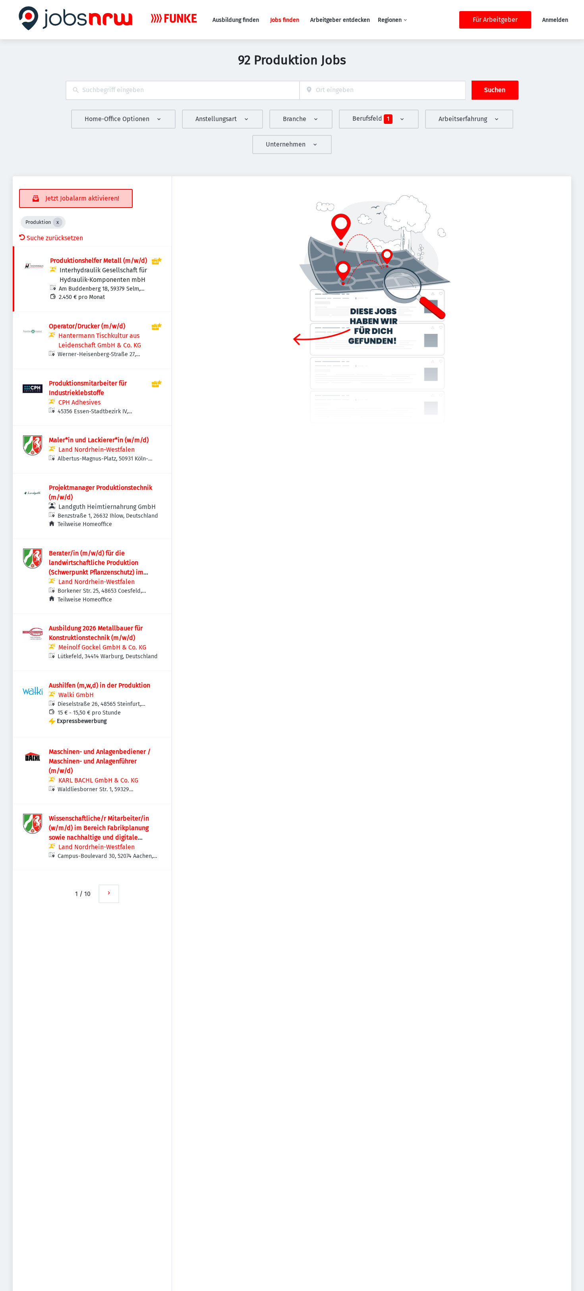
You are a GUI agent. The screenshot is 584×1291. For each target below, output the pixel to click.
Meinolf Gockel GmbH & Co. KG (102, 647)
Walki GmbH (76, 695)
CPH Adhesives (79, 402)
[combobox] (183, 90)
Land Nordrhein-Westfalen (96, 449)
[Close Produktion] (57, 222)
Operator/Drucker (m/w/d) (87, 326)
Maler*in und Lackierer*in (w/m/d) (99, 440)
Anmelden (555, 20)
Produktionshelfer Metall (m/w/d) (98, 260)
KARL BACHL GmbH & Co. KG (98, 780)
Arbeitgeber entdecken (340, 20)
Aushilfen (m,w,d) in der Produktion (99, 685)
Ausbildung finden (236, 20)
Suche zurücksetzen (55, 238)
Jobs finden (284, 20)
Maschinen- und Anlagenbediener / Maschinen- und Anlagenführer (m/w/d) (100, 761)
